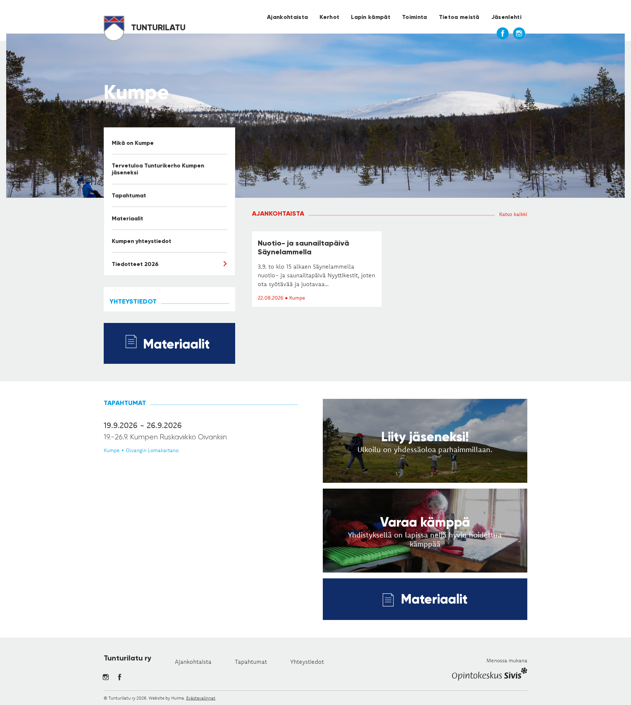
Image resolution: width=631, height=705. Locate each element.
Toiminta (414, 17)
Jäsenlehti (506, 17)
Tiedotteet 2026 (135, 264)
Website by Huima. (167, 698)
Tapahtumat (129, 195)
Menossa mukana (506, 660)
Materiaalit (127, 218)
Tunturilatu (157, 27)
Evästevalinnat (200, 698)
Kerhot (329, 17)
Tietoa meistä (459, 17)
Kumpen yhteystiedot (141, 241)
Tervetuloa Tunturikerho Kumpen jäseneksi (158, 169)
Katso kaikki (513, 214)
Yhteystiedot (307, 661)
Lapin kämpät (370, 17)
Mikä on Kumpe (133, 142)
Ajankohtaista (287, 17)
